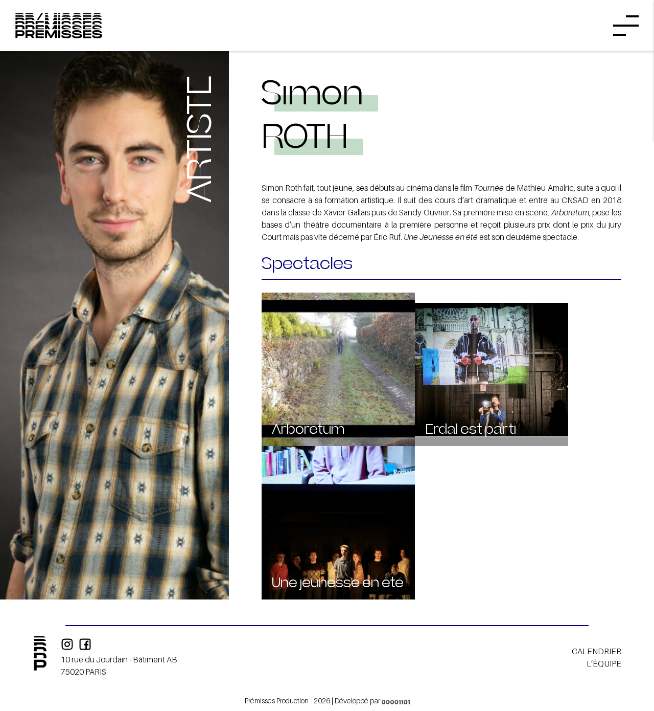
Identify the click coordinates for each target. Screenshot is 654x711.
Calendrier (596, 651)
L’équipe (604, 663)
